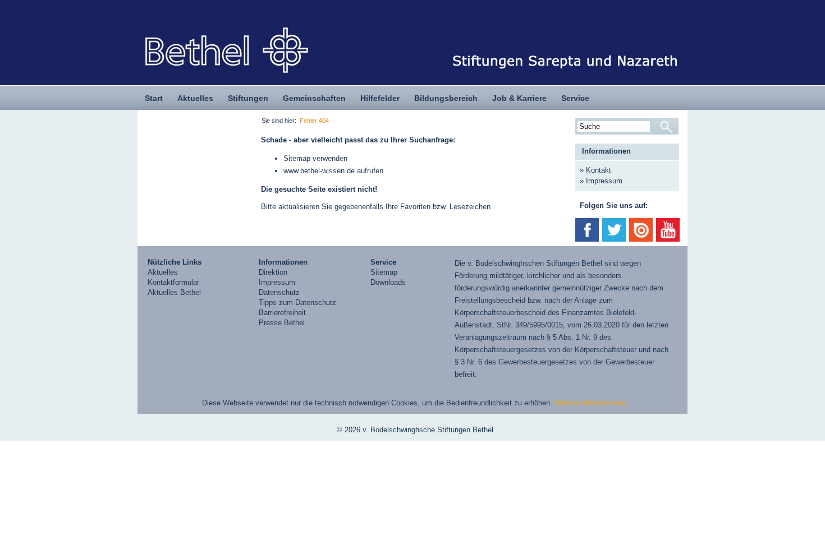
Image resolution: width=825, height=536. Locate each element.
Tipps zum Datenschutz (297, 302)
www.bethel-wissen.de (319, 171)
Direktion (273, 272)
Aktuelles (195, 98)
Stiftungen (248, 98)
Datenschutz (279, 292)
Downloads (388, 282)
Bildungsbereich (446, 98)
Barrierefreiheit (282, 312)
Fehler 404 (314, 120)
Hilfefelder (380, 98)
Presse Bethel (282, 322)
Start (154, 98)
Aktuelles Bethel (174, 292)
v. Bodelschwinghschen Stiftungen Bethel (534, 263)
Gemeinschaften (314, 98)
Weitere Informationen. (591, 403)
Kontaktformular (173, 282)
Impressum (604, 181)
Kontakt (598, 170)
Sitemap (296, 158)
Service (575, 98)
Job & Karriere (519, 98)
